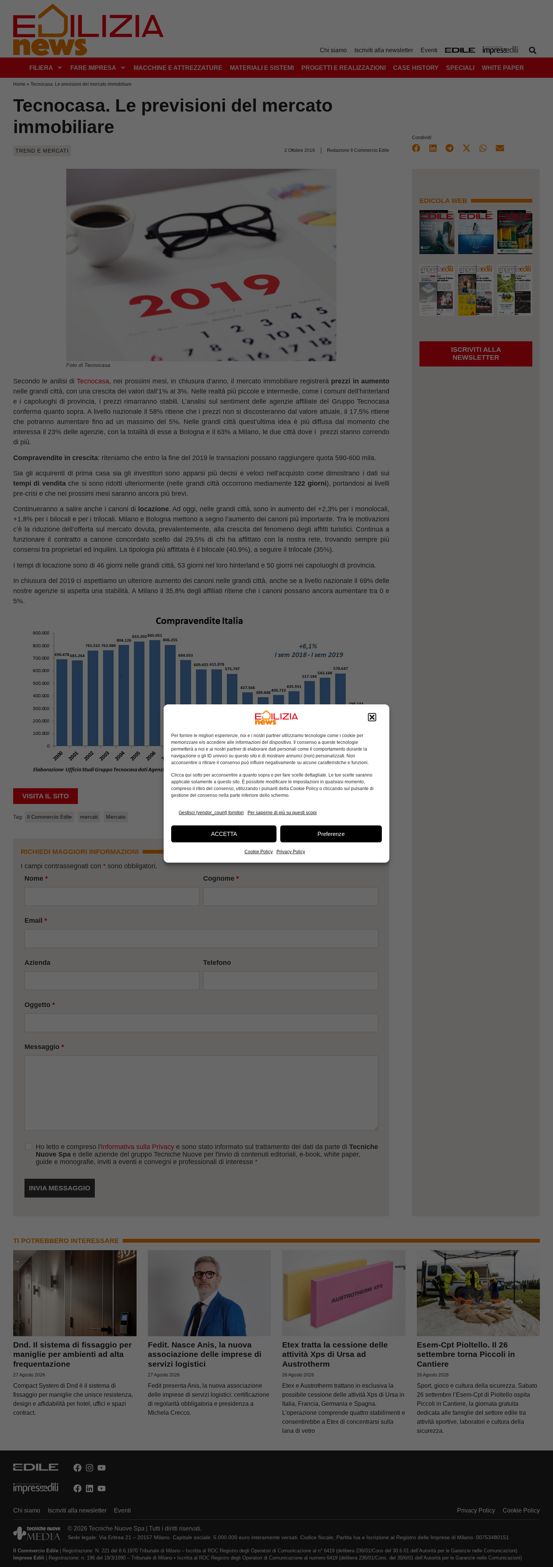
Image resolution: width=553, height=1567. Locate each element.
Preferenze (331, 834)
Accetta (224, 834)
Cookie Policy (259, 851)
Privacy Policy (290, 851)
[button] (372, 717)
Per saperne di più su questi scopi (282, 812)
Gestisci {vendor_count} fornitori (211, 812)
